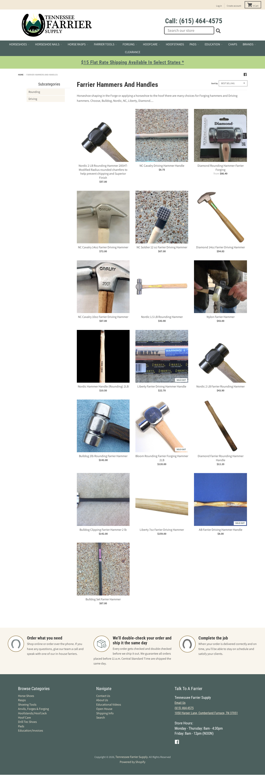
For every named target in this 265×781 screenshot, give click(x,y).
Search (100, 717)
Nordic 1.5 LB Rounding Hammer (162, 317)
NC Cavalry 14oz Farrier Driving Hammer (103, 247)
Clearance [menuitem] (132, 52)
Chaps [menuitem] (232, 44)
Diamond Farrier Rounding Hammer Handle (220, 458)
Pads (21, 726)
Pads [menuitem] (193, 44)
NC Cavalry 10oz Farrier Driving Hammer (103, 317)
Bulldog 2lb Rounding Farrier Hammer (103, 456)
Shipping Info (105, 713)
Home (20, 74)
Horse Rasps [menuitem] (77, 44)
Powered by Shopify (132, 762)
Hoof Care (24, 717)
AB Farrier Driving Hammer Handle (220, 530)
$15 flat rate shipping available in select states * (132, 62)
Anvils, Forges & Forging (33, 709)
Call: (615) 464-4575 (193, 21)
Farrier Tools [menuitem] (104, 44)
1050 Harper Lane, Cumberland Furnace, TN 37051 (206, 713)
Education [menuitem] (212, 44)
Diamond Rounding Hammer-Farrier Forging (220, 168)
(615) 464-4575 (184, 708)
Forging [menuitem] (129, 44)
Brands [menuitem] (248, 44)
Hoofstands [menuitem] (175, 44)
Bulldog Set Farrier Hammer (103, 599)
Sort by (214, 83)
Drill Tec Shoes (27, 722)
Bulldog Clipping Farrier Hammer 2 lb (103, 530)
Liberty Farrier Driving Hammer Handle (161, 386)
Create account (234, 5)
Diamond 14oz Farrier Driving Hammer (220, 247)
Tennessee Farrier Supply (131, 757)
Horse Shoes (26, 696)
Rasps (22, 700)
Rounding (34, 92)
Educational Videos (108, 704)
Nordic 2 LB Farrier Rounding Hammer (220, 386)
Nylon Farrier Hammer (221, 317)
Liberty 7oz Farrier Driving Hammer (162, 530)
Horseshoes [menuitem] (18, 44)
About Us (102, 700)
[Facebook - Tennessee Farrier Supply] (245, 74)
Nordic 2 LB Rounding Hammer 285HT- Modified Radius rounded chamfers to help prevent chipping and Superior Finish (103, 172)
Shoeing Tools (27, 704)
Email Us (180, 703)
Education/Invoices (30, 730)
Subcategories (49, 84)
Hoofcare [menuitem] (150, 44)
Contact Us (103, 696)
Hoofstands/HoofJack (32, 713)
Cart (255, 5)
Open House (104, 709)
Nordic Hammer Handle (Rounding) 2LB (103, 386)
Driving (33, 99)
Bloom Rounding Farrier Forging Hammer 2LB (161, 458)
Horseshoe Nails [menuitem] (47, 44)
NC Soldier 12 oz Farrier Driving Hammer (162, 247)
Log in (219, 5)
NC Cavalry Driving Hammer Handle (161, 166)
